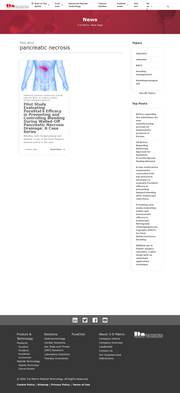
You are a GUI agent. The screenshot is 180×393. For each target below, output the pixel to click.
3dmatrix (38, 95)
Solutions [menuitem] (51, 334)
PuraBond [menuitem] (23, 350)
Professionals (121, 4)
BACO (139, 65)
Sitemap (42, 384)
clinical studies (49, 98)
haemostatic (49, 95)
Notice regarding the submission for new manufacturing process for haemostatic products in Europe (147, 125)
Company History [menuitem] (109, 338)
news (35, 98)
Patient (136, 4)
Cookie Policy (26, 384)
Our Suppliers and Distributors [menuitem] (110, 356)
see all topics (147, 93)
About (148, 6)
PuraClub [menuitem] (78, 334)
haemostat (28, 95)
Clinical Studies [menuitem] (26, 368)
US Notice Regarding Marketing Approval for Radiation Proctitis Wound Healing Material (145, 151)
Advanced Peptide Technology (78, 4)
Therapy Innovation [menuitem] (56, 358)
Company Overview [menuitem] (111, 342)
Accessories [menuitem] (24, 357)
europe (59, 95)
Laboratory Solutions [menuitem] (57, 354)
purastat (27, 98)
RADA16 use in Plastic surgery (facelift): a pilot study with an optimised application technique (146, 255)
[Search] (168, 6)
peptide (27, 100)
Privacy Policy (60, 384)
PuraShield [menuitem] (24, 354)
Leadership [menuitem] (105, 346)
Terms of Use (81, 384)
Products (57, 4)
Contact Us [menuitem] (106, 350)
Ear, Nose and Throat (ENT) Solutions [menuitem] (57, 348)
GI (40, 98)
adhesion (141, 59)
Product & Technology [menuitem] (25, 336)
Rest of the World (41, 4)
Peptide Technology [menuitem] (28, 361)
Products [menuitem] (22, 342)
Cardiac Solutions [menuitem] (54, 342)
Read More (56, 149)
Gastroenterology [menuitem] (54, 338)
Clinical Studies (102, 4)
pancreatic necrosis (40, 100)
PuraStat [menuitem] (23, 347)
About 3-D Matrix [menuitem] (112, 334)
